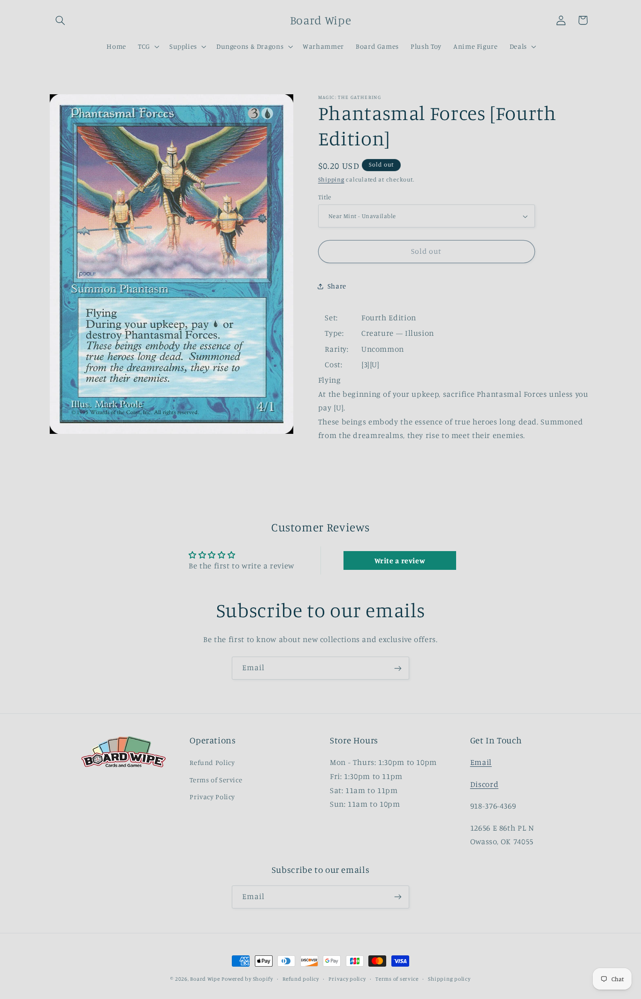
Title (324, 197)
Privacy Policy (212, 797)
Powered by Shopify (247, 979)
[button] (60, 20)
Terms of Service (216, 780)
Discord (484, 784)
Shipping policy (449, 979)
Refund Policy (212, 763)
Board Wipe (205, 979)
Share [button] (337, 286)
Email (481, 762)
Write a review (400, 560)
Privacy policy (347, 979)
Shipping (331, 179)
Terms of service (397, 979)
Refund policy (300, 979)
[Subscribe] (398, 668)
